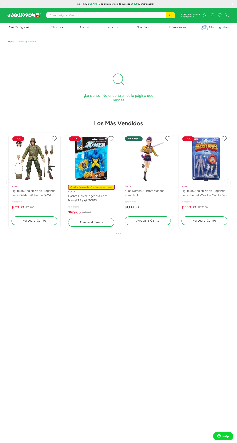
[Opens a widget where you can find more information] (223, 436)
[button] (116, 233)
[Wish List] (220, 15)
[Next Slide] (233, 3)
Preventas (112, 27)
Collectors (56, 27)
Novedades (144, 27)
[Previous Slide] (4, 3)
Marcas (84, 27)
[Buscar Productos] (170, 15)
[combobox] (110, 15)
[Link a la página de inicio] (11, 42)
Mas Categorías (19, 27)
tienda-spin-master (27, 41)
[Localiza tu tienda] (212, 15)
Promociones (177, 27)
